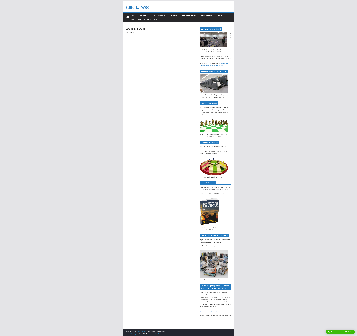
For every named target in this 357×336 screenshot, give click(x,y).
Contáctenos (136, 19)
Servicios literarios (189, 15)
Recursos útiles (149, 19)
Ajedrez (143, 15)
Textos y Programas (158, 15)
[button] (136, 15)
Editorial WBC (137, 7)
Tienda (220, 15)
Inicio (133, 15)
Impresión (173, 15)
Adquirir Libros (207, 15)
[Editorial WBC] (128, 17)
